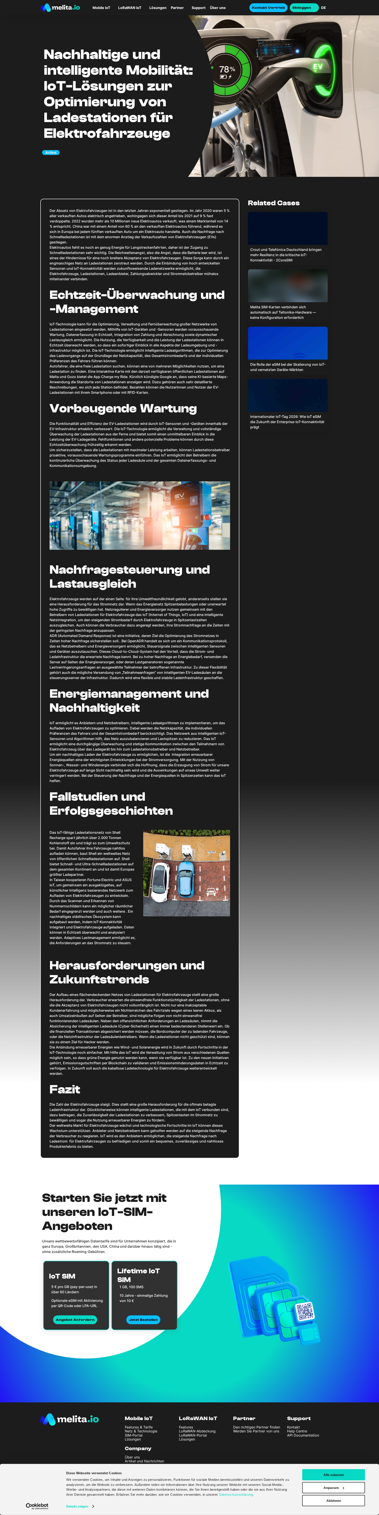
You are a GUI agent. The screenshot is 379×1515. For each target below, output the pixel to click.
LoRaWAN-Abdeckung (197, 1431)
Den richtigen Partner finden (256, 1427)
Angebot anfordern (75, 1320)
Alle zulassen (334, 1475)
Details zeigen (77, 1506)
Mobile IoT (139, 1418)
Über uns (218, 8)
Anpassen (331, 1488)
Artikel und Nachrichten (144, 1461)
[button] (330, 7)
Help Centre (297, 1431)
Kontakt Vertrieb (268, 8)
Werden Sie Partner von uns (256, 1431)
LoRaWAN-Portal (193, 1435)
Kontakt (293, 1427)
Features (186, 1427)
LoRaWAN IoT (198, 1418)
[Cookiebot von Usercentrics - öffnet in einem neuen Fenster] (37, 1506)
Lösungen (157, 8)
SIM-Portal (134, 1435)
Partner (177, 8)
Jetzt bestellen (143, 1320)
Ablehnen (333, 1500)
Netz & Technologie (141, 1431)
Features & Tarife (139, 1427)
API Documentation (303, 1435)
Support (199, 8)
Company (138, 1448)
